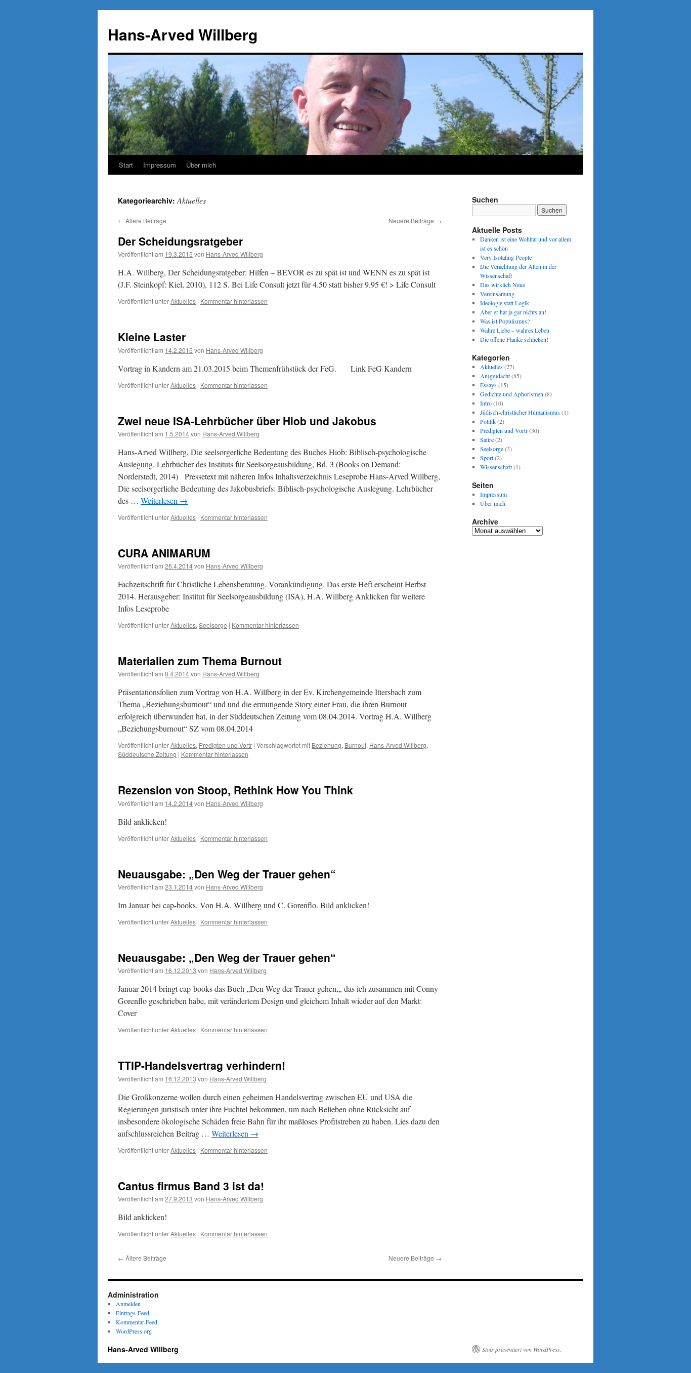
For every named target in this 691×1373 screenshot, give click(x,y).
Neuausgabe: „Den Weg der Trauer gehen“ (227, 873)
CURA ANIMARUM (164, 552)
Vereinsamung (497, 294)
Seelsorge (213, 625)
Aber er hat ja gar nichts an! (513, 312)
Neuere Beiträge (415, 220)
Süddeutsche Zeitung (147, 754)
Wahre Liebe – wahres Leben (514, 330)
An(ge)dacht (495, 376)
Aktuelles (183, 301)
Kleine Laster (152, 336)
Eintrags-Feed (132, 1313)
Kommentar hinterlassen (234, 301)
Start (126, 165)
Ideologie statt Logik (504, 303)
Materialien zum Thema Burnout (200, 660)
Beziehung (326, 745)
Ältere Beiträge (142, 220)
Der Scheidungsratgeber (180, 241)
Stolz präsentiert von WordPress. (522, 1349)
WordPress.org (134, 1331)
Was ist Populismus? (505, 321)
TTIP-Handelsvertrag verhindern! (201, 1065)
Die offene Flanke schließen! (514, 339)
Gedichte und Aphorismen (511, 394)
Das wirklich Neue (502, 284)
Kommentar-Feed (136, 1322)
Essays (488, 385)
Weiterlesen (164, 500)
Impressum (159, 165)
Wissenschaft (496, 467)
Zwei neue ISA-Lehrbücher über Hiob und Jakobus (247, 420)
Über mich (201, 165)
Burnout (355, 745)
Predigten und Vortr (225, 745)
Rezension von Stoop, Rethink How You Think (235, 789)
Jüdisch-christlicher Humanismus (520, 412)
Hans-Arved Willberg (182, 34)
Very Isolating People (506, 257)
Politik (488, 421)
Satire (487, 439)
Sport (486, 458)
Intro (486, 403)
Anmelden (128, 1304)
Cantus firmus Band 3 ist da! (191, 1185)
